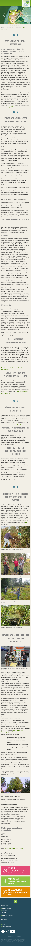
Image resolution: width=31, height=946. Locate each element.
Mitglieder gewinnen (7, 915)
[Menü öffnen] (2, 3)
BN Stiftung (5, 913)
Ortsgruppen (9, 27)
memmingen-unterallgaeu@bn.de (14, 848)
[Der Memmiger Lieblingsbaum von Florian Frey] (15, 785)
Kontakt (4, 922)
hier (26, 522)
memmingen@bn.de (10, 106)
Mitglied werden (6, 908)
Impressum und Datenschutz (15, 936)
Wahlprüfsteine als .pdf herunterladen (12, 366)
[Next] (27, 15)
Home (2, 27)
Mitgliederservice (6, 926)
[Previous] (4, 15)
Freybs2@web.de (20, 424)
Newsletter (5, 924)
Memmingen (18, 27)
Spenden (4, 910)
